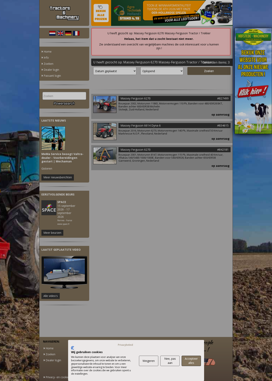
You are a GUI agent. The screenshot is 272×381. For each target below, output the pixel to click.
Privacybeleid (125, 345)
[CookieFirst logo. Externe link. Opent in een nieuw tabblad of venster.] (72, 348)
